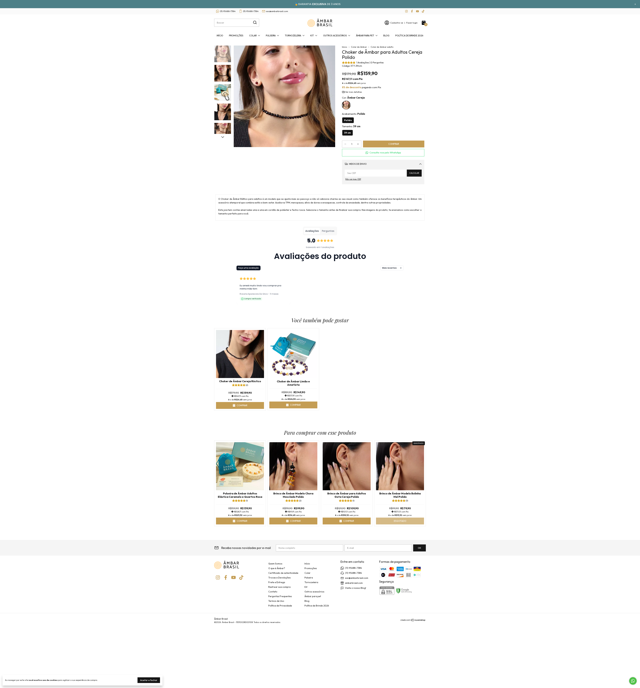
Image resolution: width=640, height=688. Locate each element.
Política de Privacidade (280, 605)
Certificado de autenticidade (283, 572)
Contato (272, 591)
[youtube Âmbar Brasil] (417, 11)
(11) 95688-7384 (228, 11)
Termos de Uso (276, 600)
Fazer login (412, 22)
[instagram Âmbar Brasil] (406, 11)
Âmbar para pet (365, 35)
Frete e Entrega (276, 582)
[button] (383, 152)
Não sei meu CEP (353, 179)
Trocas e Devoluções (279, 577)
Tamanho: (351, 126)
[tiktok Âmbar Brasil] (423, 11)
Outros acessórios (335, 35)
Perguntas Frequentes (280, 596)
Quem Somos (275, 563)
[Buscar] (255, 22)
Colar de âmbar (359, 47)
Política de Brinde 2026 (409, 35)
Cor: (353, 97)
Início (220, 35)
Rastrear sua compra (279, 586)
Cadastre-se (396, 22)
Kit (312, 35)
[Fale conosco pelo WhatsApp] (633, 681)
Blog (386, 35)
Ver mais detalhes (353, 92)
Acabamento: (353, 113)
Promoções (236, 35)
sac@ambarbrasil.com (277, 11)
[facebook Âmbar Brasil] (412, 11)
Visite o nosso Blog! (355, 587)
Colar (253, 35)
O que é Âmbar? (276, 568)
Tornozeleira (293, 35)
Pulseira (271, 35)
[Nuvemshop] (413, 620)
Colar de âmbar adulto (382, 47)
